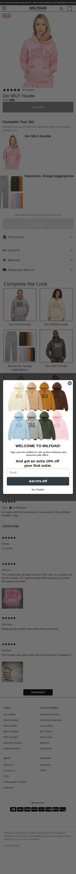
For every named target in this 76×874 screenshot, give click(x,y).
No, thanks (38, 489)
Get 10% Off (38, 481)
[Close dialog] (70, 383)
